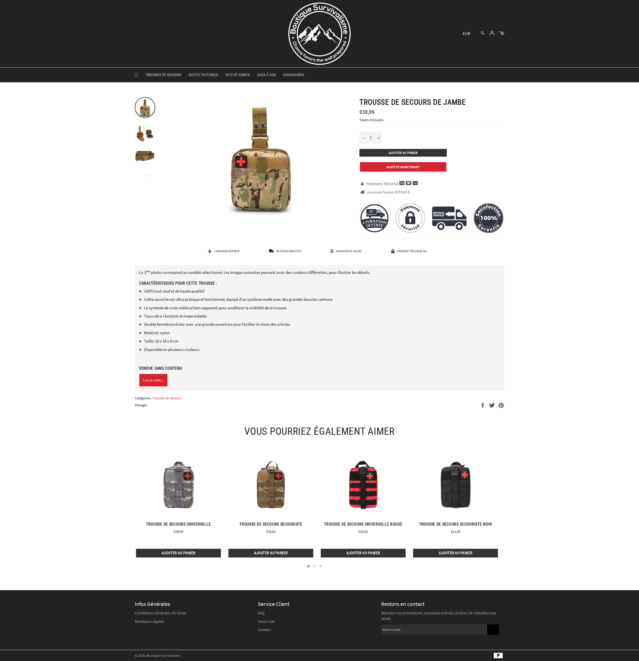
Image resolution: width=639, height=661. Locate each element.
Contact (264, 629)
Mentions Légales (149, 621)
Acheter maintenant (403, 167)
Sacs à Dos (266, 75)
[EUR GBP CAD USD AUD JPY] (468, 33)
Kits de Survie (238, 75)
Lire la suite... (153, 380)
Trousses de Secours (163, 75)
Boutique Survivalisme (163, 656)
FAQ (261, 612)
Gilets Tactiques (203, 75)
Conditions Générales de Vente (160, 612)
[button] (309, 566)
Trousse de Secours (167, 398)
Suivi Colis (266, 621)
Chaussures (293, 75)
